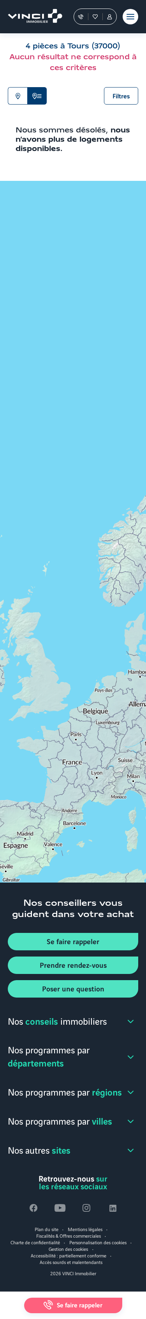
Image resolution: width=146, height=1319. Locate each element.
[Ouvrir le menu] (130, 16)
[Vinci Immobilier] (31, 16)
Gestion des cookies (68, 1248)
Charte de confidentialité (35, 1242)
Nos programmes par (49, 1056)
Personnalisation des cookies (98, 1242)
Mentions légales (85, 1229)
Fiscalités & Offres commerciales (68, 1235)
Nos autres (39, 1149)
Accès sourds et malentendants (71, 1262)
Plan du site (46, 1229)
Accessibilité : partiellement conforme (68, 1255)
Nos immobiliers (57, 1020)
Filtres (121, 95)
